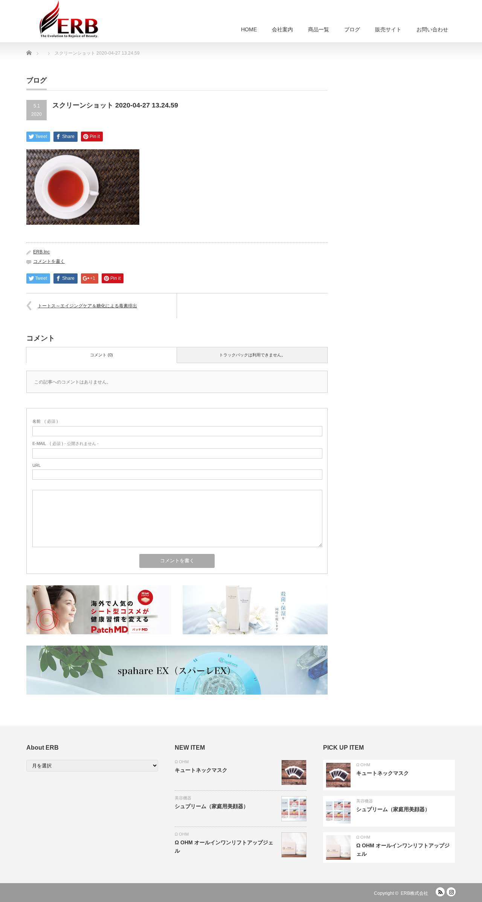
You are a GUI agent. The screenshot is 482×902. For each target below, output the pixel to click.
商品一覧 (318, 29)
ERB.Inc (41, 252)
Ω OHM (182, 761)
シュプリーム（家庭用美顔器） (212, 806)
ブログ (352, 29)
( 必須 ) (45, 421)
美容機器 (183, 798)
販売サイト (388, 29)
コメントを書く (49, 261)
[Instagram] (451, 891)
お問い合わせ (432, 29)
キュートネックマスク (201, 770)
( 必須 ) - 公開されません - (65, 443)
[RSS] (440, 891)
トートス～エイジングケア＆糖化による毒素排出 (87, 305)
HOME (249, 29)
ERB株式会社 (414, 893)
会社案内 (282, 29)
